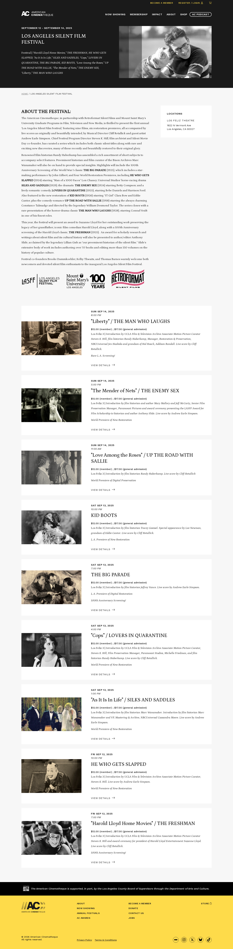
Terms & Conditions (106, 940)
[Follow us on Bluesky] (200, 940)
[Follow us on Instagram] (184, 940)
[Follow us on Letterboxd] (176, 940)
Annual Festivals (88, 913)
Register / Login (189, 3)
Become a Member (161, 3)
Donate (133, 908)
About (171, 14)
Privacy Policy (84, 940)
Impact (157, 14)
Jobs (132, 918)
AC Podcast (200, 14)
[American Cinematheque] (37, 13)
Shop (183, 14)
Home (24, 93)
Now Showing (115, 14)
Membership (139, 14)
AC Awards (83, 918)
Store (205, 903)
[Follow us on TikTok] (209, 940)
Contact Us (136, 913)
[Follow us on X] (192, 940)
